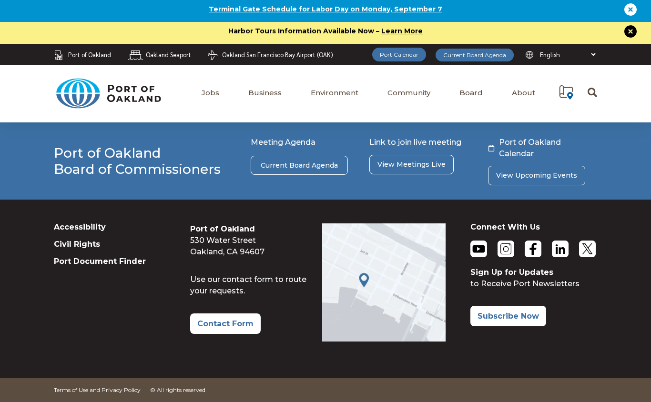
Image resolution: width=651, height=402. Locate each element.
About (523, 92)
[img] (566, 92)
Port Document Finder (100, 261)
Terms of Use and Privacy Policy (97, 389)
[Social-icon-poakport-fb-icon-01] (533, 249)
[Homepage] (108, 104)
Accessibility (80, 226)
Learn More (402, 31)
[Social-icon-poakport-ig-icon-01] (506, 249)
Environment (334, 92)
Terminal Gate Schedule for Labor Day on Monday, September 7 (325, 9)
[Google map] (384, 338)
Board (471, 92)
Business (265, 92)
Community (408, 92)
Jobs (210, 92)
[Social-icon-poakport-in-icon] (560, 249)
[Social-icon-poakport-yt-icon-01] (478, 249)
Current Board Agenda (474, 55)
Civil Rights (77, 244)
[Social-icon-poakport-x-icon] (587, 249)
